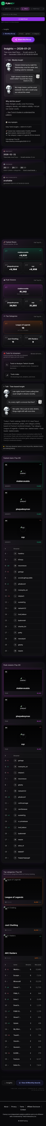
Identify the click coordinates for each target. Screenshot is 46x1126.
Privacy (14, 1107)
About (6, 1107)
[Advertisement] (23, 213)
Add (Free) (24, 19)
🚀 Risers (21, 33)
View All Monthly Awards (31, 1083)
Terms (22, 1107)
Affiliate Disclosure (33, 1107)
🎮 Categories (35, 33)
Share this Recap (24, 39)
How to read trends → (30, 170)
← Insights (5, 29)
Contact (23, 1110)
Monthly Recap (10, 33)
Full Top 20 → (38, 242)
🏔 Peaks (28, 33)
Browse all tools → (36, 353)
